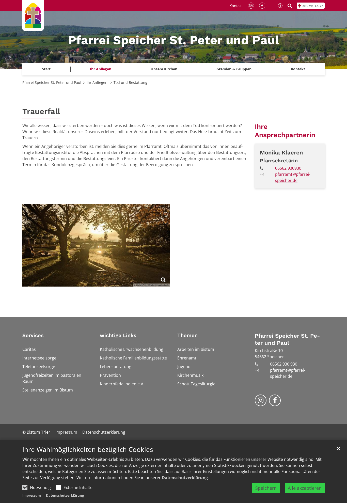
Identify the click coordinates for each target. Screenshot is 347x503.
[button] (164, 69)
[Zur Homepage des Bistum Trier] (311, 6)
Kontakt (298, 69)
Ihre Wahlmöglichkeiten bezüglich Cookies (87, 449)
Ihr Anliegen (97, 82)
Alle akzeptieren (305, 488)
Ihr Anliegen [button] (100, 69)
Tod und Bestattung (130, 82)
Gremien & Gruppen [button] (233, 69)
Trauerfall (41, 111)
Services (33, 335)
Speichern (266, 488)
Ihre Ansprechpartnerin (285, 131)
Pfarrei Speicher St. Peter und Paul (51, 82)
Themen (187, 335)
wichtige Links (118, 335)
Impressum (31, 495)
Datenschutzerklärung (185, 477)
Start (46, 69)
